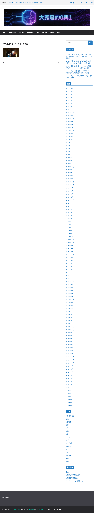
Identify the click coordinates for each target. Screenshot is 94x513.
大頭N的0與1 (16, 509)
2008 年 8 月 (69, 369)
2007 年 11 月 (70, 393)
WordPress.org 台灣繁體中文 (74, 481)
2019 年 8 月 (69, 170)
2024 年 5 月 (69, 124)
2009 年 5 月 (69, 345)
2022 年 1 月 (69, 152)
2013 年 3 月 (69, 260)
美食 (67, 449)
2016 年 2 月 (69, 221)
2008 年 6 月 (69, 375)
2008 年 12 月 (70, 357)
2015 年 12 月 (70, 224)
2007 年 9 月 (69, 399)
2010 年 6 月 (69, 309)
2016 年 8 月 (69, 212)
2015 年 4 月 (69, 230)
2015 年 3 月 (69, 233)
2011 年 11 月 (70, 278)
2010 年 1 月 (69, 324)
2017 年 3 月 (69, 194)
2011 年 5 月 (69, 296)
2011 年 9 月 (69, 284)
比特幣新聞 (30, 32)
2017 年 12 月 (70, 182)
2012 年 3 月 (69, 266)
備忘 (58, 32)
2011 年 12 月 (70, 275)
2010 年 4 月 (69, 315)
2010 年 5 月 (69, 312)
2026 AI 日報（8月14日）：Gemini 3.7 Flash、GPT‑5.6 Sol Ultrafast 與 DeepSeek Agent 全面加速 (79, 56)
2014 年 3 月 (69, 251)
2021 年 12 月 (70, 155)
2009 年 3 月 (69, 351)
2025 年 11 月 (70, 112)
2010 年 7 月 (69, 306)
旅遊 (67, 434)
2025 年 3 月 (69, 115)
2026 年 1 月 (69, 109)
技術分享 (68, 422)
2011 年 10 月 (70, 281)
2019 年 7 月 (69, 173)
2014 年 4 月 (69, 248)
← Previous (5, 63)
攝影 (67, 425)
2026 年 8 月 (69, 88)
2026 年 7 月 (69, 91)
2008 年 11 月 (70, 360)
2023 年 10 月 (70, 130)
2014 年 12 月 (70, 239)
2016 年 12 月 (70, 200)
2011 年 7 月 (69, 290)
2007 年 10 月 (70, 396)
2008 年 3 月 (69, 384)
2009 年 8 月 (69, 336)
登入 (67, 472)
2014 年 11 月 (70, 242)
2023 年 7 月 (69, 140)
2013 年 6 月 (69, 257)
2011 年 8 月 (69, 287)
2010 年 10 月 (70, 299)
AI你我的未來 (12, 32)
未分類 (68, 437)
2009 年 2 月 (69, 354)
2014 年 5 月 (69, 245)
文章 (67, 431)
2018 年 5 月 (69, 179)
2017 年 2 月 (69, 197)
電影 (67, 461)
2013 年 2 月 (69, 263)
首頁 (4, 32)
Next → (60, 63)
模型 (37, 32)
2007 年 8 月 (69, 402)
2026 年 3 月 (69, 103)
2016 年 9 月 (69, 209)
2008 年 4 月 (69, 381)
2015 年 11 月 (70, 227)
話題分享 (44, 32)
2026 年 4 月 (69, 100)
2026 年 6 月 (69, 94)
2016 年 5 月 (69, 215)
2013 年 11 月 (70, 254)
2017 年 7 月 (69, 188)
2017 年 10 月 (70, 185)
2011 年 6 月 (69, 293)
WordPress (40, 509)
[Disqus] (32, 87)
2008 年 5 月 (69, 378)
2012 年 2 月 (69, 269)
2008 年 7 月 (69, 372)
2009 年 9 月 (69, 333)
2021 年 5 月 (69, 158)
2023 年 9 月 (69, 134)
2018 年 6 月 (69, 176)
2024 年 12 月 (70, 118)
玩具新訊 (21, 32)
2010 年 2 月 (69, 321)
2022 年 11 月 (70, 146)
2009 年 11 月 (70, 330)
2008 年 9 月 (69, 366)
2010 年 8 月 (69, 303)
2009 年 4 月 (69, 348)
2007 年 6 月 (69, 405)
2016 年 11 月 (70, 203)
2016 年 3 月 (69, 218)
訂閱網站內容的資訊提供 (73, 475)
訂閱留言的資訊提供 (72, 478)
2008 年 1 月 (69, 387)
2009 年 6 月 (69, 342)
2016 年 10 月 (70, 206)
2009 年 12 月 (70, 327)
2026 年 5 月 (69, 97)
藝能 (67, 452)
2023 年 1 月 (69, 143)
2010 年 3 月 (69, 318)
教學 (51, 32)
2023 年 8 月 (69, 137)
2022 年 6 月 (69, 149)
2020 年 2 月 (69, 161)
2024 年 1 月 (69, 127)
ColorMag (31, 509)
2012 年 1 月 (69, 272)
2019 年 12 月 (70, 167)
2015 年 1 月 (69, 236)
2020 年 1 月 (69, 164)
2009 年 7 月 (69, 339)
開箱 (67, 458)
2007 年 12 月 (70, 390)
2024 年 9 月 (69, 121)
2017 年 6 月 (69, 191)
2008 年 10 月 (70, 363)
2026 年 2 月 (69, 106)
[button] (53, 32)
